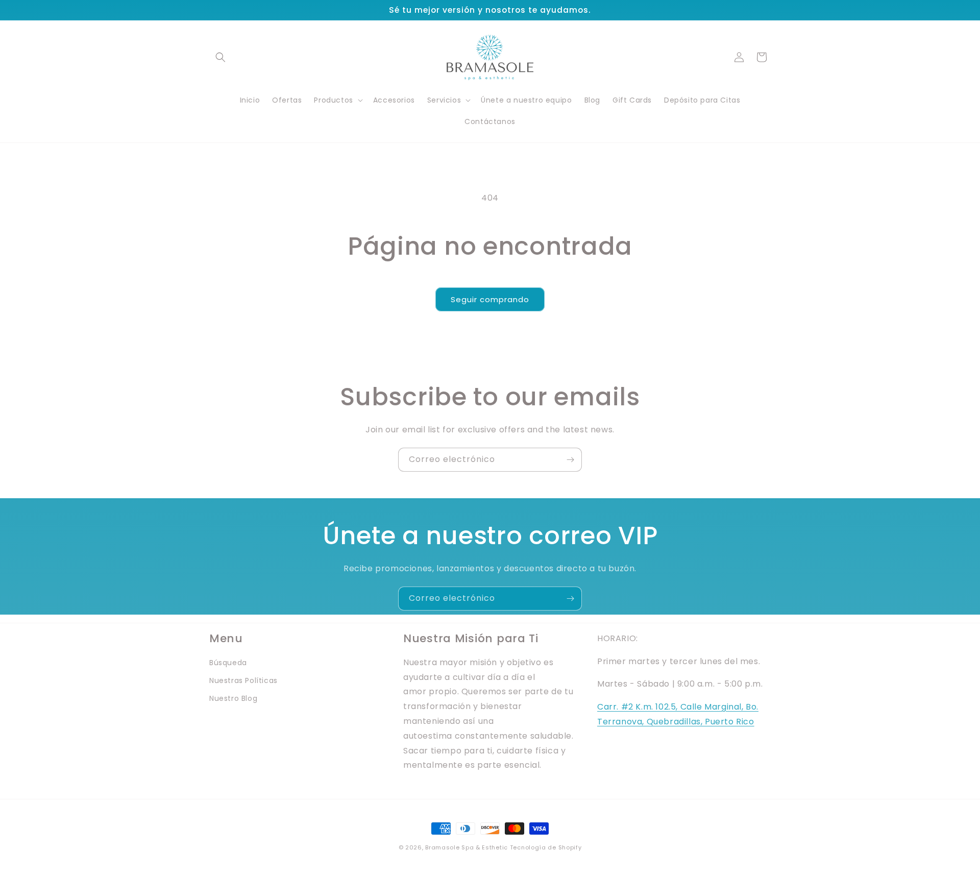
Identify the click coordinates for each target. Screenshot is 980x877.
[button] (220, 57)
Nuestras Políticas (243, 680)
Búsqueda (228, 662)
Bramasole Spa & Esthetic (466, 847)
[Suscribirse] (570, 460)
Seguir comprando (490, 299)
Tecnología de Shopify (546, 847)
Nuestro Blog (233, 699)
